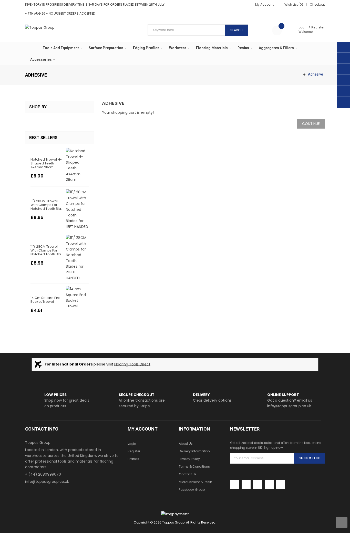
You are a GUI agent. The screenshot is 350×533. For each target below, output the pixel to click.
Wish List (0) (293, 4)
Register (318, 27)
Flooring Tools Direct (132, 364)
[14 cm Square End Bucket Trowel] (77, 297)
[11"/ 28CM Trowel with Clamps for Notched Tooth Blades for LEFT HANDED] (77, 209)
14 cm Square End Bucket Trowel (45, 299)
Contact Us (188, 474)
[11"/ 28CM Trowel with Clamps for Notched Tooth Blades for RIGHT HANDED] (77, 257)
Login (302, 27)
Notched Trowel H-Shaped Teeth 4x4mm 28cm (46, 163)
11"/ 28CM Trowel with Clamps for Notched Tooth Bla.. (46, 204)
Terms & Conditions (194, 466)
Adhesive (315, 74)
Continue (311, 123)
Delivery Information (194, 451)
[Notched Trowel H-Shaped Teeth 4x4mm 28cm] (77, 165)
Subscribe (309, 458)
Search (236, 30)
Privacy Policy (189, 459)
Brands (133, 459)
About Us (186, 443)
